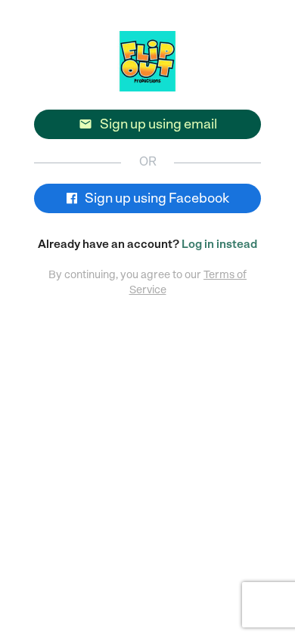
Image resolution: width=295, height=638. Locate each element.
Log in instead (219, 244)
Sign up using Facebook (155, 198)
